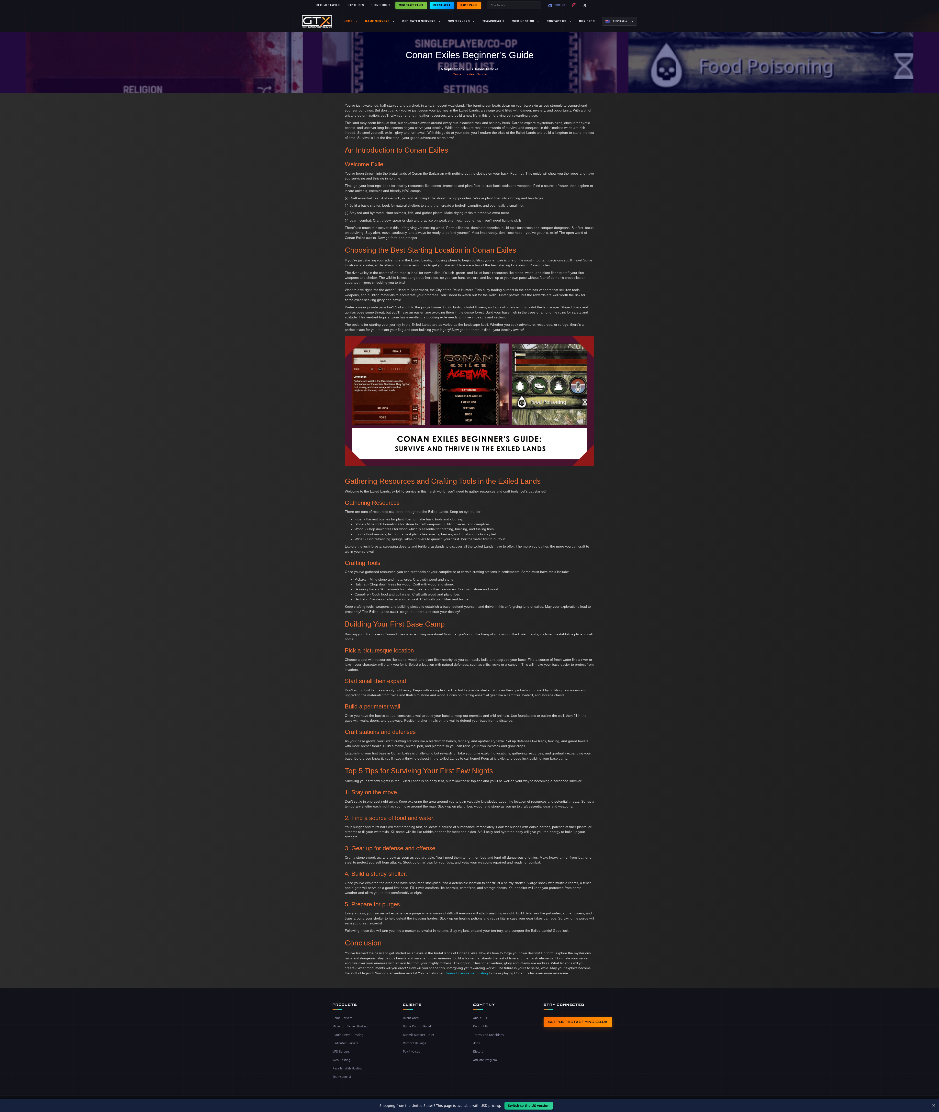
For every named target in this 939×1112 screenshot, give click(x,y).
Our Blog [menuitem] (587, 21)
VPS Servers (341, 1051)
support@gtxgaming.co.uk (578, 1022)
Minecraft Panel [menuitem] (411, 5)
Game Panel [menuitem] (469, 5)
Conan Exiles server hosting (466, 973)
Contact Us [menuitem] (557, 21)
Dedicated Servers (345, 1043)
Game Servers (342, 1018)
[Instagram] (574, 5)
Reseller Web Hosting (347, 1068)
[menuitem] (619, 21)
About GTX (480, 1018)
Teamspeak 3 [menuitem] (493, 21)
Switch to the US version (528, 1105)
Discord (478, 1051)
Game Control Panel (417, 1026)
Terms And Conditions (488, 1035)
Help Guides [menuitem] (355, 5)
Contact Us (481, 1026)
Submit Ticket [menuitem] (381, 5)
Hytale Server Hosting (348, 1035)
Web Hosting (341, 1060)
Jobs (476, 1043)
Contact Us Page (414, 1043)
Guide (482, 74)
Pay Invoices (411, 1051)
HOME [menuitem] (348, 21)
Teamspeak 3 (342, 1077)
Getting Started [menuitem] (328, 5)
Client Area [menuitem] (442, 5)
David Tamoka (486, 69)
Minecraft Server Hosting (350, 1026)
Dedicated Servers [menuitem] (419, 21)
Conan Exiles (464, 74)
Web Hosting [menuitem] (523, 21)
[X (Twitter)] (585, 5)
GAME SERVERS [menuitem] (377, 21)
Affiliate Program (485, 1060)
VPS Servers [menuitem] (459, 21)
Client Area (411, 1018)
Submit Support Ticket (418, 1035)
